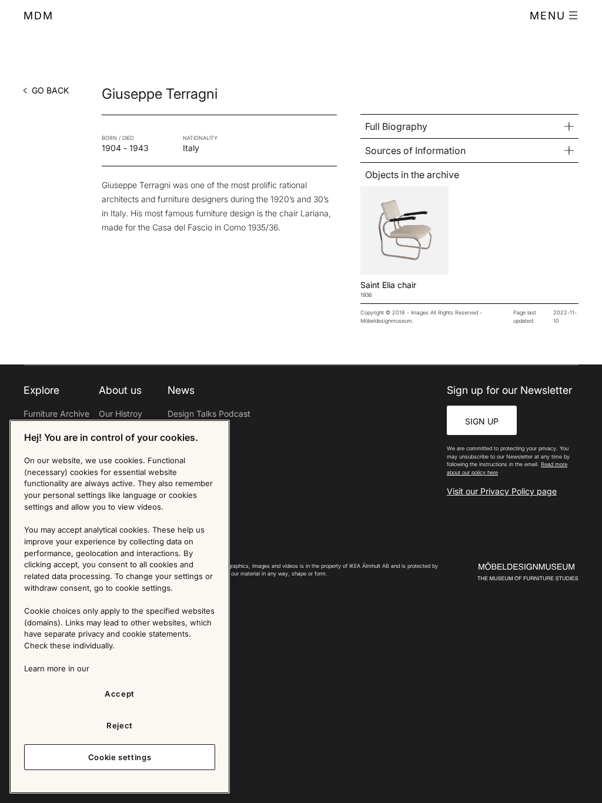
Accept (120, 693)
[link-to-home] (523, 571)
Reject (119, 725)
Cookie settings (120, 757)
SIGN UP (482, 421)
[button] (554, 16)
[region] (119, 607)
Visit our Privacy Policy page (502, 491)
